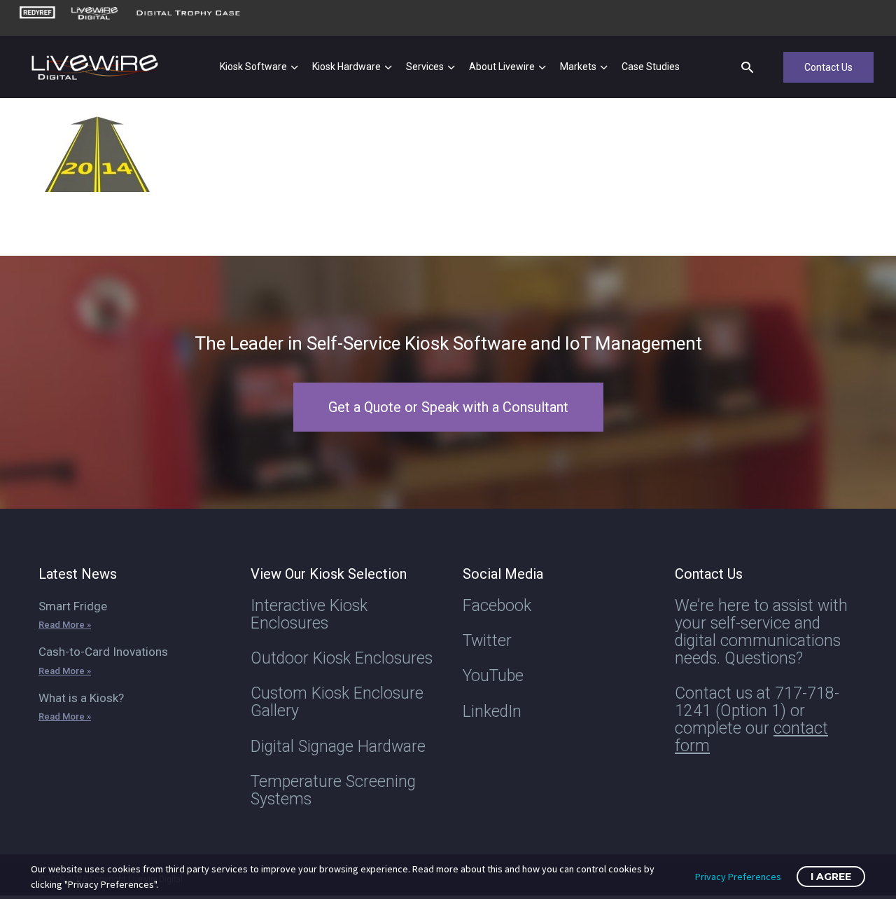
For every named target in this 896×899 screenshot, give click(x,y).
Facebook (497, 605)
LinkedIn (492, 711)
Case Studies (651, 66)
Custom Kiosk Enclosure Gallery (337, 702)
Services (425, 66)
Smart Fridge (72, 606)
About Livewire (502, 66)
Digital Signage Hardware (338, 746)
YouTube (493, 675)
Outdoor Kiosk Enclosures (342, 658)
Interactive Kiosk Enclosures (309, 614)
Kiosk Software (253, 66)
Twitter (487, 640)
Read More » (64, 624)
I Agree (831, 876)
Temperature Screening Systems (333, 790)
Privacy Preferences (738, 876)
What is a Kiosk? (81, 698)
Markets (578, 66)
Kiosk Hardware (346, 66)
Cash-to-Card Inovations (103, 652)
